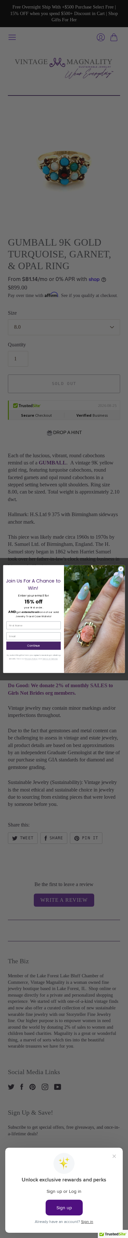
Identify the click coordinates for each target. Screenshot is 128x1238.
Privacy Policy (31, 658)
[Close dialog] (121, 569)
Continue (33, 646)
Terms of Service (50, 658)
